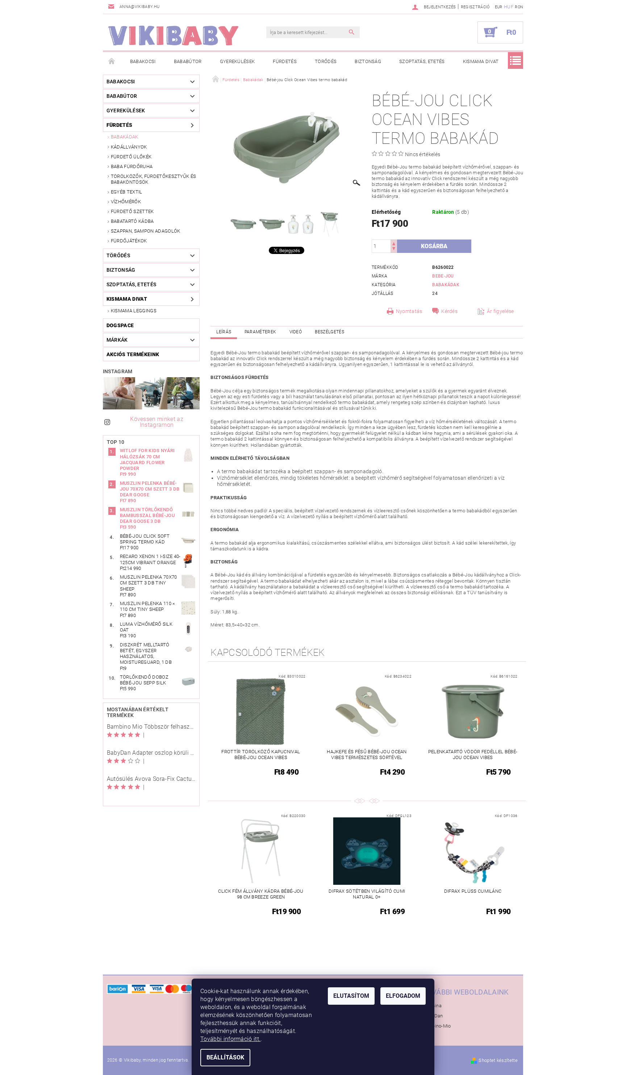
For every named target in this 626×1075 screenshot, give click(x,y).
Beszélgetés (329, 331)
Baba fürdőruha (132, 166)
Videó (295, 331)
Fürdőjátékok (129, 240)
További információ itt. (230, 1039)
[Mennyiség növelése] (394, 242)
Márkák (117, 340)
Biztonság (368, 61)
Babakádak (124, 136)
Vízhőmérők (126, 201)
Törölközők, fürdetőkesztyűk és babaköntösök (153, 179)
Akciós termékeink (133, 354)
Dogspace (120, 325)
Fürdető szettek (132, 211)
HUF (508, 6)
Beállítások (225, 1057)
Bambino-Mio (436, 1026)
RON (519, 7)
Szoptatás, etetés (422, 61)
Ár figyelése (500, 311)
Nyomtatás (409, 311)
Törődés (326, 61)
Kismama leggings (133, 310)
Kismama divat (481, 61)
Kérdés (449, 311)
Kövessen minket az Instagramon (156, 422)
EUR (498, 7)
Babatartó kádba (132, 221)
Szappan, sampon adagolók (145, 231)
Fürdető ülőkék (131, 156)
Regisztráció (475, 7)
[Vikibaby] (174, 36)
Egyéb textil (126, 192)
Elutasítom (351, 995)
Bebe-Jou (443, 276)
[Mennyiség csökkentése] (394, 249)
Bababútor (188, 61)
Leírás (223, 331)
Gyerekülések (237, 61)
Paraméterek (260, 331)
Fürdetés (285, 61)
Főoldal (112, 61)
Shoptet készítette (498, 1060)
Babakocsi (143, 61)
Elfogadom (403, 995)
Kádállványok (129, 147)
